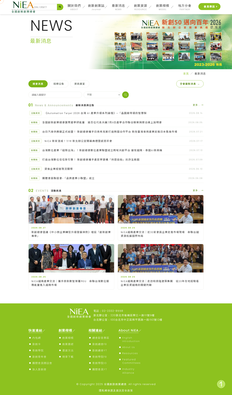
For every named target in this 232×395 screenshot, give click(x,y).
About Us (128, 347)
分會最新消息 (190, 83)
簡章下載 (68, 357)
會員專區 (209, 6)
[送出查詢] (60, 7)
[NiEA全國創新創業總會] (23, 7)
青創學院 (38, 350)
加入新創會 (39, 369)
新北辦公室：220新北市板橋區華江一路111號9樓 (124, 315)
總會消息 (38, 83)
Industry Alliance (128, 371)
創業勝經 (68, 344)
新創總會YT (99, 350)
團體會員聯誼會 (42, 363)
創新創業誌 (96, 7)
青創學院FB (99, 357)
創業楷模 (162, 7)
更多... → (198, 105)
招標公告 (59, 83)
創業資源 (140, 7)
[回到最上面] (221, 384)
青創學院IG (99, 363)
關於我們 (74, 7)
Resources (130, 353)
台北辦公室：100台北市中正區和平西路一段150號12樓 (127, 320)
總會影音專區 (100, 338)
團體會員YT (99, 369)
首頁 (186, 73)
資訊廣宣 (79, 83)
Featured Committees (131, 361)
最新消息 (118, 7)
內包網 (36, 338)
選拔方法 (68, 350)
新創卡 (36, 344)
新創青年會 (39, 357)
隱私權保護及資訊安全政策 (116, 390)
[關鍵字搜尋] (125, 94)
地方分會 (184, 7)
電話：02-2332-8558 (108, 311)
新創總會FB (99, 344)
